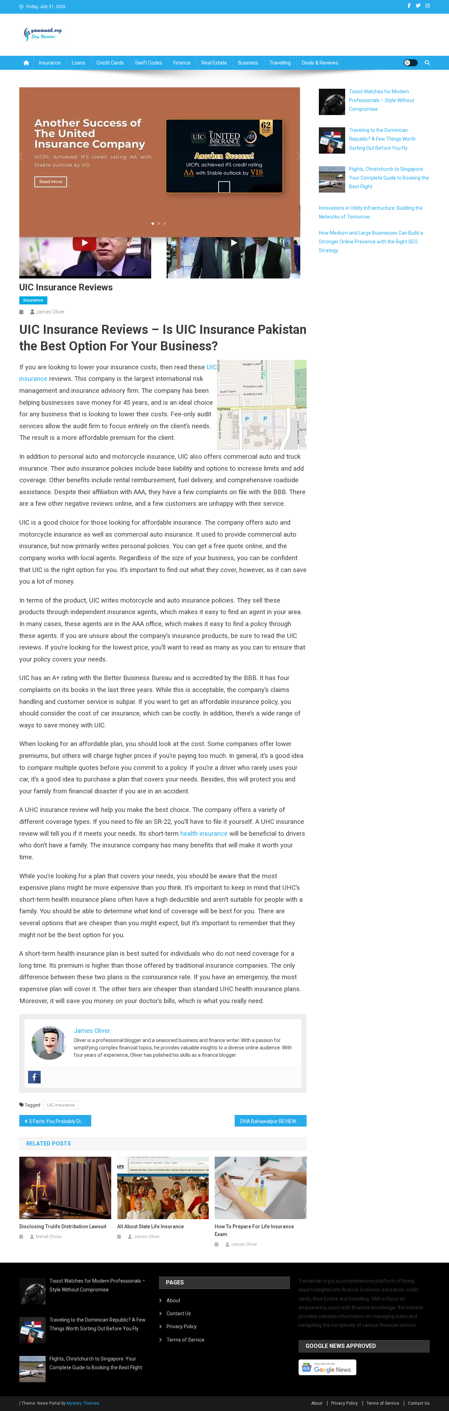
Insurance (50, 63)
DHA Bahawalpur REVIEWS (269, 1121)
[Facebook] (34, 1077)
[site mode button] (411, 62)
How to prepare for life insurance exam (254, 1230)
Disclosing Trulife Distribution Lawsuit (62, 1226)
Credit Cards (110, 63)
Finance (181, 63)
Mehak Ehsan (49, 1236)
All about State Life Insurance (150, 1226)
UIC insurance (61, 1105)
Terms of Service (186, 1340)
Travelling (280, 63)
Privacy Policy (182, 1326)
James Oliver (50, 312)
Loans (78, 63)
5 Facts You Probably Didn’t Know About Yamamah (60, 1121)
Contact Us (179, 1313)
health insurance (204, 834)
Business (248, 63)
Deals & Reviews (320, 63)
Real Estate (214, 63)
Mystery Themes (83, 1403)
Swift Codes (148, 63)
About (173, 1300)
